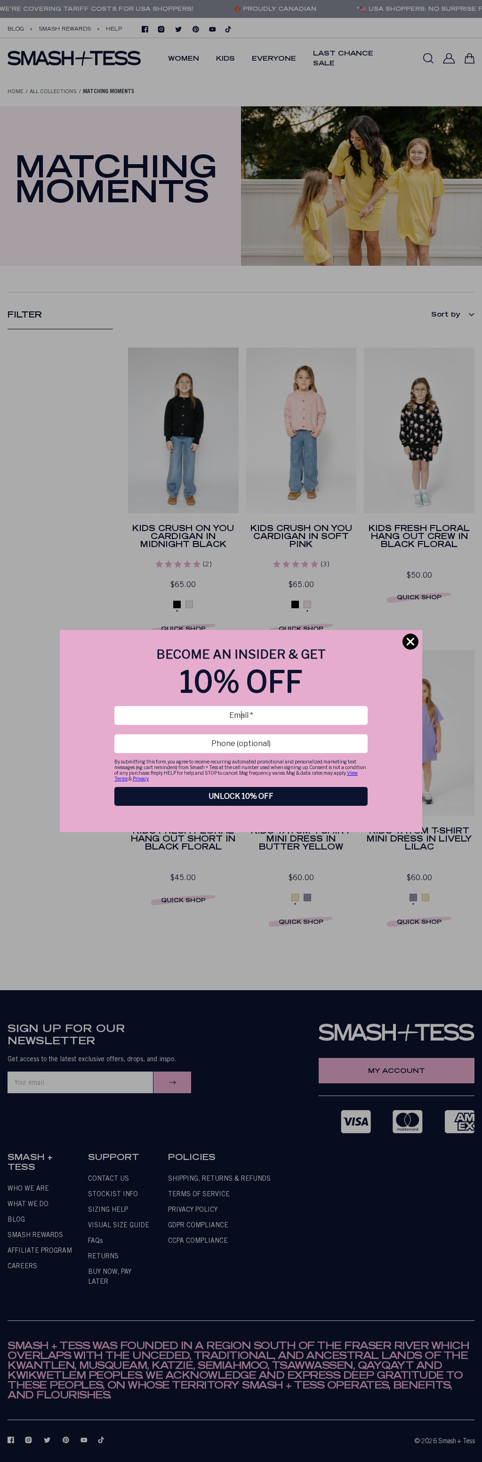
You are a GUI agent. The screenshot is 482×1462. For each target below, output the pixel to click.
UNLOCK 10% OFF (241, 796)
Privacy (141, 778)
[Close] (410, 642)
